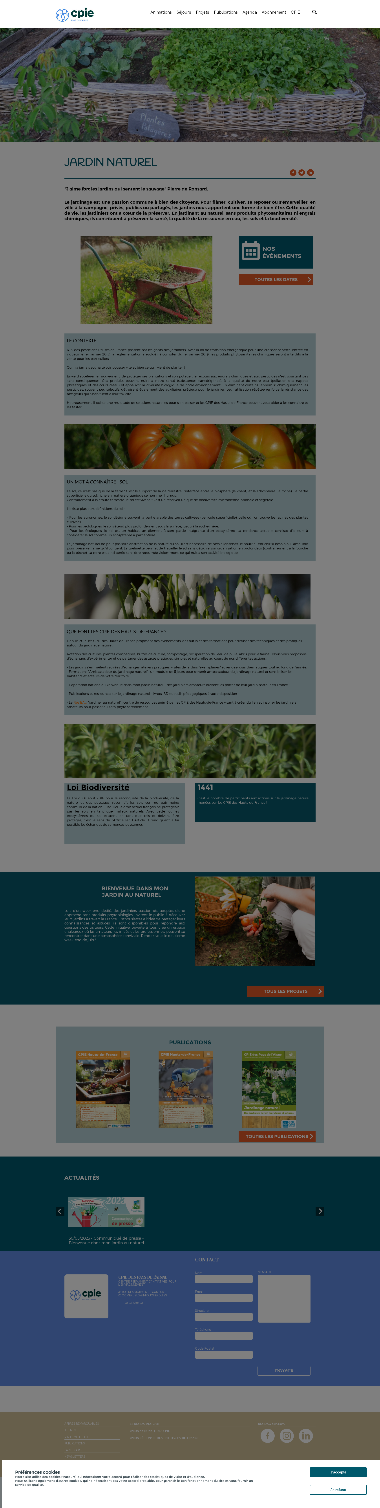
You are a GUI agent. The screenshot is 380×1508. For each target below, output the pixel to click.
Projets (202, 12)
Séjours (184, 12)
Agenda (250, 12)
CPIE (295, 12)
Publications (226, 12)
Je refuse (338, 1490)
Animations (161, 12)
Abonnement (274, 12)
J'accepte (338, 1472)
